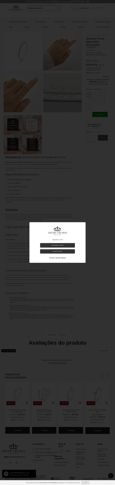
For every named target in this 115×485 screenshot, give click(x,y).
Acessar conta (58, 245)
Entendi (85, 482)
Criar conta (57, 251)
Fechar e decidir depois (57, 258)
